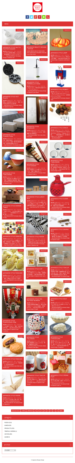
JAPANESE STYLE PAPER (35, 237)
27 (41, 410)
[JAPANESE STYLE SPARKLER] (37, 124)
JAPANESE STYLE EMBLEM (12, 236)
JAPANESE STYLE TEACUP (60, 268)
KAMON (6, 425)
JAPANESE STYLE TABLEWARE (57, 161)
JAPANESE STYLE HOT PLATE (11, 97)
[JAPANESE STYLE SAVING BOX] (60, 227)
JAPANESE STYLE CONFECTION (9, 135)
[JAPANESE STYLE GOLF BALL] (60, 296)
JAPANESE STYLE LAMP (59, 53)
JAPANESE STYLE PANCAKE (12, 273)
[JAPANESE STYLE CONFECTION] (13, 132)
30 (51, 410)
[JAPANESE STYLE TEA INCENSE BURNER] (37, 296)
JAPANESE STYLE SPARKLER (33, 127)
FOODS (68, 105)
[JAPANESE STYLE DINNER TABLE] (13, 203)
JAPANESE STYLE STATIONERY (33, 165)
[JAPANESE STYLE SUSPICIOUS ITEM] (13, 318)
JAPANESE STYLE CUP (34, 269)
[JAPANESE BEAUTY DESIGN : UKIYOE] (37, 44)
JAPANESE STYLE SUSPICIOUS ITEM (9, 321)
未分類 (6, 437)
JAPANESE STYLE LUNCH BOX (35, 197)
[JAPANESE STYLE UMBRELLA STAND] (37, 79)
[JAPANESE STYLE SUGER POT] (60, 196)
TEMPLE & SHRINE (9, 431)
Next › (61, 410)
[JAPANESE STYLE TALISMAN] (37, 334)
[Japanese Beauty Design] (37, 11)
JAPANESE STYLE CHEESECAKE (57, 338)
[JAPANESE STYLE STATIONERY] (37, 161)
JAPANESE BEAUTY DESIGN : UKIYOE (36, 48)
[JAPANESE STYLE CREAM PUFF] (60, 372)
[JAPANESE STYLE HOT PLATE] (13, 94)
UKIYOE (44, 30)
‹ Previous (30, 410)
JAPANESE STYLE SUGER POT (59, 199)
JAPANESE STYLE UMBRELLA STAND (33, 83)
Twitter (31, 17)
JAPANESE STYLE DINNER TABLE (12, 206)
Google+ (35, 17)
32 (57, 410)
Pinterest (39, 17)
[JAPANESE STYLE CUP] (37, 266)
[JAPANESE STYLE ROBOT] (60, 87)
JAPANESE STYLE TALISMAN (33, 338)
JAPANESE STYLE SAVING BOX (60, 230)
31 (54, 410)
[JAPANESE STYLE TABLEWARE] (60, 158)
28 (44, 410)
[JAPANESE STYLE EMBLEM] (13, 234)
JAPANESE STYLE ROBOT (59, 89)
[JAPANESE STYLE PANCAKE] (13, 270)
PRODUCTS (20, 30)
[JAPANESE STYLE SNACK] (60, 125)
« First (23, 410)
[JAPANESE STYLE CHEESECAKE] (60, 334)
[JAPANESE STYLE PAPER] (37, 234)
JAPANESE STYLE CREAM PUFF (59, 376)
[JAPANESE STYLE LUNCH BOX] (37, 194)
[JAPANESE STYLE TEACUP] (60, 265)
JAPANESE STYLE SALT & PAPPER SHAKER (12, 48)
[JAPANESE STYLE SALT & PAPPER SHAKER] (13, 45)
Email (44, 17)
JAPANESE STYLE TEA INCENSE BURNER (34, 299)
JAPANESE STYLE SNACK (59, 128)
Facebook (27, 17)
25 (35, 410)
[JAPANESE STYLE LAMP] (60, 50)
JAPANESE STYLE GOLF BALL (59, 299)
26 (38, 410)
